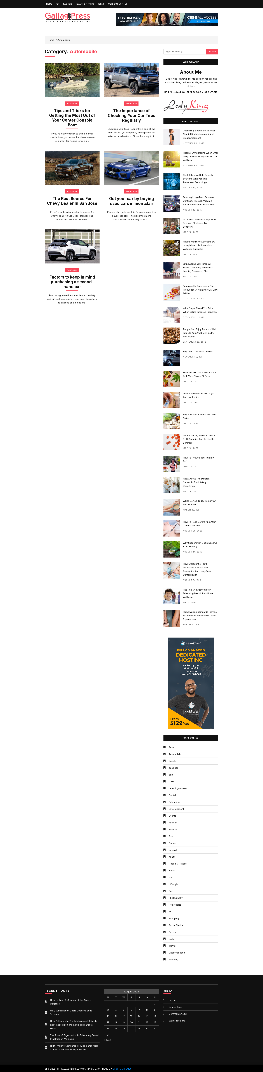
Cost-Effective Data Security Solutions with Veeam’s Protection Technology (198, 179)
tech (171, 939)
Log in (172, 1000)
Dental (172, 795)
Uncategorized (177, 952)
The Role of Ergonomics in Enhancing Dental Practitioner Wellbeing (198, 593)
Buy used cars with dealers (198, 351)
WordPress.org (177, 1020)
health (172, 856)
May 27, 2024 (190, 276)
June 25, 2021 (190, 466)
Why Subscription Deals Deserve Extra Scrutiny (71, 1012)
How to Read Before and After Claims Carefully (70, 1002)
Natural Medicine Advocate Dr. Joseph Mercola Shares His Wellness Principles (199, 245)
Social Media (176, 925)
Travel (172, 945)
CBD (171, 781)
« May (107, 1039)
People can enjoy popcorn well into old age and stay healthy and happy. (199, 333)
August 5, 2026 (192, 580)
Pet (58, 4)
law (170, 877)
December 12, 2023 (194, 317)
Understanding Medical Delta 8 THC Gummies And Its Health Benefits (199, 439)
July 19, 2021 (190, 423)
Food (171, 836)
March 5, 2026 (191, 624)
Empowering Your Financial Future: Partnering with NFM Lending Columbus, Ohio (197, 267)
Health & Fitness (85, 4)
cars (171, 774)
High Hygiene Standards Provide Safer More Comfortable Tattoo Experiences (200, 615)
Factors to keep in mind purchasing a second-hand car (72, 282)
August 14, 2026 (192, 552)
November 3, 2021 (193, 357)
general (173, 850)
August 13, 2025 (192, 188)
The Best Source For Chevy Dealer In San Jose (72, 201)
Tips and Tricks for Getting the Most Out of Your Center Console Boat (72, 117)
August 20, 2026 (193, 531)
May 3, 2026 (190, 602)
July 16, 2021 (190, 448)
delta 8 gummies (178, 788)
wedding (173, 959)
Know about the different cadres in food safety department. (196, 482)
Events (172, 815)
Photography (176, 897)
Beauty (172, 761)
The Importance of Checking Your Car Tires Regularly (131, 115)
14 (139, 1016)
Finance (173, 829)
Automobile (72, 103)
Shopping (174, 918)
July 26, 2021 (190, 381)
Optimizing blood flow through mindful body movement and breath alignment (199, 134)
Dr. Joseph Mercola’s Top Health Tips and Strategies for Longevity (200, 223)
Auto (171, 747)
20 (131, 1022)
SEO (171, 911)
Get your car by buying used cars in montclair (131, 201)
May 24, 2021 (190, 491)
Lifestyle (173, 884)
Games (173, 843)
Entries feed (175, 1007)
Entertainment (176, 808)
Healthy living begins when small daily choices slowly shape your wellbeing (200, 156)
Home (49, 4)
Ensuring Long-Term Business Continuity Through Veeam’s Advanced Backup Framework (199, 201)
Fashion (67, 4)
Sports (172, 932)
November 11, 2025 (194, 143)
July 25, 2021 (190, 402)
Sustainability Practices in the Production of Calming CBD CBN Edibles (200, 290)
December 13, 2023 (194, 299)
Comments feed (178, 1013)
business (174, 767)
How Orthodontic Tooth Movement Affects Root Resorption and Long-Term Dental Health (73, 1025)
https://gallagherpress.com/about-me (190, 92)
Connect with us (117, 4)
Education (174, 802)
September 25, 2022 (194, 342)
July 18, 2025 (190, 232)
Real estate (175, 904)
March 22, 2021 (192, 510)
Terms (101, 4)
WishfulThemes (122, 1069)
